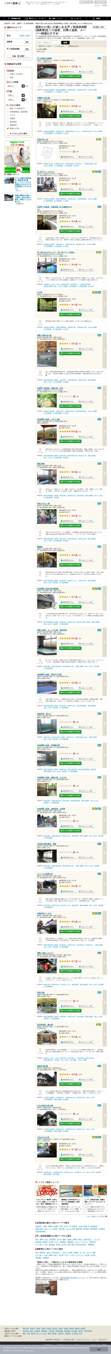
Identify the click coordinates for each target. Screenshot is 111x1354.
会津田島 (102, 1229)
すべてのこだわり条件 (18, 133)
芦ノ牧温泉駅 (58, 91)
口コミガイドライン (83, 1339)
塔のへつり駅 (47, 382)
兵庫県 (43, 1328)
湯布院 (80, 1331)
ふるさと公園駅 (82, 1060)
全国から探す (25, 35)
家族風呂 (13, 125)
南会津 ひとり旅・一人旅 (51, 1058)
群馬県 (49, 1328)
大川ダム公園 (82, 1226)
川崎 (28, 1333)
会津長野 (86, 1229)
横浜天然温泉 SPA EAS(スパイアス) (73, 1278)
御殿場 (54, 1333)
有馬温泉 (37, 1331)
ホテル (56, 1242)
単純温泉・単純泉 (41, 1242)
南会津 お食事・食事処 (83, 622)
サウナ (66, 1255)
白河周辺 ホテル (80, 1129)
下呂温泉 (51, 1331)
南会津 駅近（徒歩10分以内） (86, 1058)
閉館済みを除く (74, 46)
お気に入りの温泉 (86, 2)
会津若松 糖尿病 (82, 199)
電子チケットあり (45, 46)
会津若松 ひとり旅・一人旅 (52, 284)
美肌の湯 (92, 1242)
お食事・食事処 (72, 1239)
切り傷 (51, 1242)
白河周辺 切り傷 (69, 1097)
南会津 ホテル (72, 705)
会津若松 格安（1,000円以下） (74, 163)
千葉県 (38, 1328)
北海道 (66, 1328)
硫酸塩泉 (91, 1244)
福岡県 (83, 1328)
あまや (66, 1226)
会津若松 (38, 1226)
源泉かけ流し (44, 1239)
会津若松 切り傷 (82, 89)
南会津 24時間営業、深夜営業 (87, 769)
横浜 (24, 1333)
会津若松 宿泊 (72, 89)
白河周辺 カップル (79, 1172)
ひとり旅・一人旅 (41, 1244)
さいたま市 (43, 1333)
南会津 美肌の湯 (72, 380)
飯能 (49, 1333)
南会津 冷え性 (82, 455)
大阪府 (60, 1328)
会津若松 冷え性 (59, 163)
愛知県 (77, 1328)
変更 (27, 42)
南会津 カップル (66, 905)
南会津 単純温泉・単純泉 (51, 380)
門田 (61, 1226)
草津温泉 (26, 1331)
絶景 (69, 1244)
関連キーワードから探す (13, 1336)
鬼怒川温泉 (88, 1331)
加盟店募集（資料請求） (53, 1339)
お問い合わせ (102, 1339)
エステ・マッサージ (81, 1242)
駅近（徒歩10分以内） (79, 1244)
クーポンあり (59, 46)
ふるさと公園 (70, 1229)
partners (44, 1348)
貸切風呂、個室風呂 (67, 1242)
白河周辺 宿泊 (60, 1097)
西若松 (50, 1226)
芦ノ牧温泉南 (92, 1226)
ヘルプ (94, 1339)
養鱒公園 (79, 1229)
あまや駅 (65, 91)
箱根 (31, 1331)
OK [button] (99, 1349)
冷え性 (59, 1239)
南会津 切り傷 (82, 380)
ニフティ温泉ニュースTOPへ (95, 1216)
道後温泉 (67, 1331)
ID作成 (104, 5)
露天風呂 (53, 1239)
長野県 (71, 1328)
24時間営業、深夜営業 (18, 112)
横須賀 (33, 1333)
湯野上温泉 (39, 1229)
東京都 (54, 1328)
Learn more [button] (29, 1351)
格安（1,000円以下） (85, 1239)
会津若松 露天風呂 (85, 284)
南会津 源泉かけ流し (68, 666)
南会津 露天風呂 (82, 705)
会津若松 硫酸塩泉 (61, 89)
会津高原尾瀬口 (40, 1231)
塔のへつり (48, 1229)
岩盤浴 (12, 118)
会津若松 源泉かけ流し (91, 163)
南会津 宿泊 (63, 380)
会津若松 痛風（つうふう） (73, 131)
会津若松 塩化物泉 (49, 89)
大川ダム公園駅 (92, 89)
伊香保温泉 (59, 1331)
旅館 (64, 1239)
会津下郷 (61, 1229)
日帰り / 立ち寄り (16, 74)
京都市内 (68, 1333)
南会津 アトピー (72, 580)
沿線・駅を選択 (18, 56)
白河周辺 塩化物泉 (49, 1097)
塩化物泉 (52, 1244)
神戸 (80, 1333)
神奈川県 (26, 1328)
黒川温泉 (74, 1331)
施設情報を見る (68, 71)
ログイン (98, 5)
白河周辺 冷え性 (80, 1097)
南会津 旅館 (80, 495)
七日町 (45, 1226)
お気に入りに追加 (87, 71)
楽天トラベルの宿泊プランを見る (70, 76)
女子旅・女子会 (61, 1244)
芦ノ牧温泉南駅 (48, 91)
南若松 (56, 1226)
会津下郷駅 (73, 1060)
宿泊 (36, 1239)
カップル (97, 1239)
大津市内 (75, 1333)
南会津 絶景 (75, 836)
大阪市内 (61, 1333)
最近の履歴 (100, 2)
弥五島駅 (65, 382)
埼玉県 (32, 1328)
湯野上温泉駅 (92, 380)
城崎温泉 (44, 1331)
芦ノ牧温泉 (73, 1226)
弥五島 (55, 1229)
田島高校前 (94, 1229)
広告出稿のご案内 (69, 1339)
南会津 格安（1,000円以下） (85, 945)
